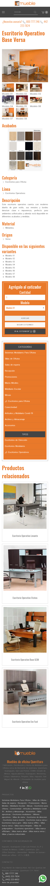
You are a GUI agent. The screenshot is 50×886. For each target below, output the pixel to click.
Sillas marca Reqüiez (23, 825)
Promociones (34, 803)
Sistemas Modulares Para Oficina (16, 800)
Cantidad (25, 292)
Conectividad (15, 808)
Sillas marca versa (36, 831)
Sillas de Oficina (39, 800)
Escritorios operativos (24, 828)
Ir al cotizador (25, 331)
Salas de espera (9, 803)
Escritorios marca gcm (11, 823)
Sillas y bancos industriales (13, 834)
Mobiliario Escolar (17, 806)
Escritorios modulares (22, 814)
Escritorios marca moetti (13, 820)
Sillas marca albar (19, 831)
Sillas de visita (19, 817)
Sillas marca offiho (31, 823)
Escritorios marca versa (36, 820)
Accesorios (30, 811)
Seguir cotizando (25, 325)
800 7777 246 (33, 22)
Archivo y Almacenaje (15, 811)
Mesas (30, 806)
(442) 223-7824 (12, 876)
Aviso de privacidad (10, 882)
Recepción (22, 803)
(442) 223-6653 (12, 879)
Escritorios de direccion (37, 817)
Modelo (25, 302)
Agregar (25, 318)
